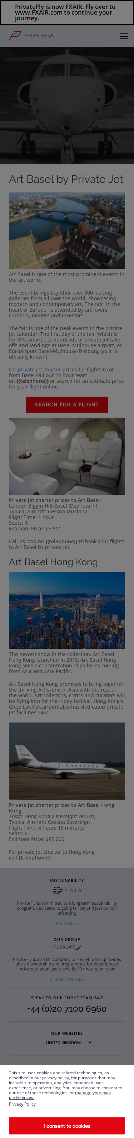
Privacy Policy (22, 1104)
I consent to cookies (67, 1126)
